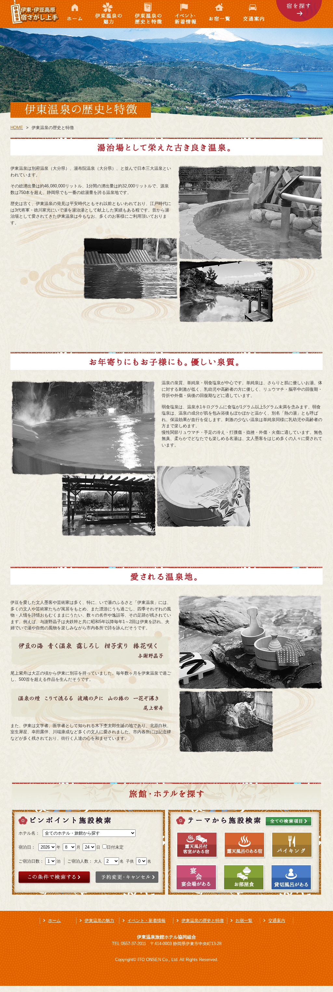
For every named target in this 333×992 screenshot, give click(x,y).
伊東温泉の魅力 (108, 14)
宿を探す (299, 14)
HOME (16, 127)
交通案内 (256, 14)
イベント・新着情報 (186, 14)
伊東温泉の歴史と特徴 (148, 14)
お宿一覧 (220, 14)
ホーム (74, 14)
